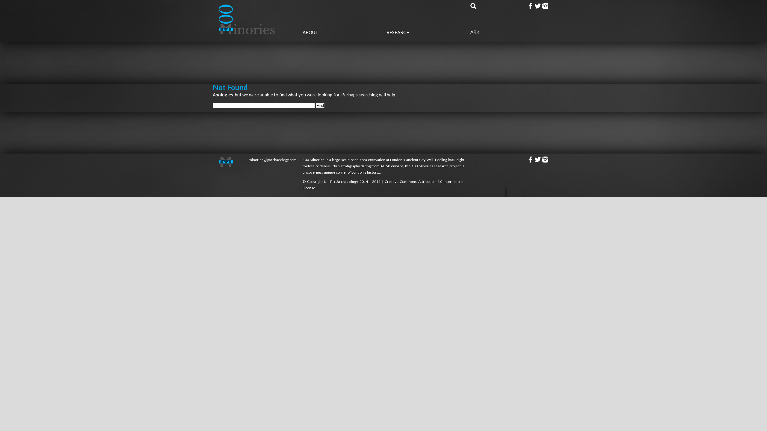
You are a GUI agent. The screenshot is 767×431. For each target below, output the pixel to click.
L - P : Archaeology (342, 181)
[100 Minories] (247, 32)
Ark (474, 32)
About (310, 32)
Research (398, 32)
